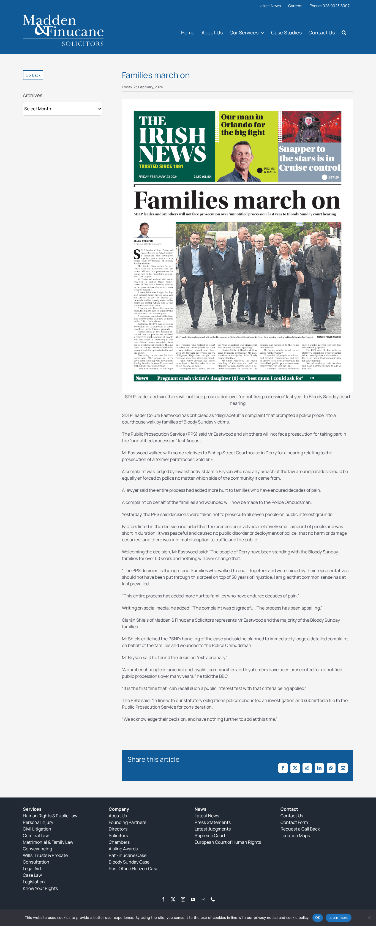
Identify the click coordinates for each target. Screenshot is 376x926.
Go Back (33, 75)
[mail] (203, 899)
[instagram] (183, 899)
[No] (369, 917)
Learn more (338, 917)
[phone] (213, 899)
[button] (344, 32)
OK (317, 917)
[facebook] (163, 899)
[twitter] (173, 899)
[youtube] (193, 899)
